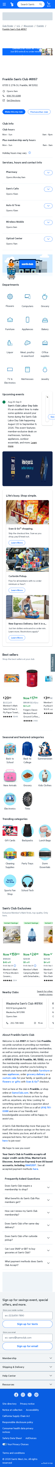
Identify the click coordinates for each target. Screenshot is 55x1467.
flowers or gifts (11, 1081)
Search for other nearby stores (45, 992)
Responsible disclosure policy (17, 1422)
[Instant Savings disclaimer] (15, 965)
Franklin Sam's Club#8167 (19, 79)
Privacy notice (27, 1403)
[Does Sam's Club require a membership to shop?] (48, 1187)
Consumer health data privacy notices (17, 1430)
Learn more (27, 55)
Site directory (9, 1403)
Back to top (48, 1463)
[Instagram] (23, 1394)
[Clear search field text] (37, 4)
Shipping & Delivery (13, 1367)
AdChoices (31, 1438)
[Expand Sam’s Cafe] (48, 189)
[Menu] (4, 4)
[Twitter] (29, 1394)
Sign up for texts (27, 1324)
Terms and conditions (13, 1453)
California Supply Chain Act (16, 1416)
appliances (13, 1074)
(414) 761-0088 (14, 95)
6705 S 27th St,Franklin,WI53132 (20, 85)
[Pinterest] (36, 1394)
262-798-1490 (17, 1022)
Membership (9, 1358)
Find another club (39, 111)
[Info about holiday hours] (29, 152)
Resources (8, 1384)
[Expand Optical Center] (48, 239)
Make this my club (14, 111)
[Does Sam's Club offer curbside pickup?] (48, 1237)
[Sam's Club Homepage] (12, 4)
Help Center (9, 1375)
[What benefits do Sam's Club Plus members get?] (48, 1200)
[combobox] (31, 4)
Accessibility (32, 1409)
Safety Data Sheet (12, 1438)
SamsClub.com (20, 1092)
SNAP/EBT (30, 1165)
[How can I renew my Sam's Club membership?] (48, 1212)
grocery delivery (36, 1074)
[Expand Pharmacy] (48, 172)
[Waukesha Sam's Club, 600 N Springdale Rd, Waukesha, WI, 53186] (24, 1013)
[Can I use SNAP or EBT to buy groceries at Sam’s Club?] (48, 1250)
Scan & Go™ (32, 1081)
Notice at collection (12, 1409)
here (5, 1140)
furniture (44, 1070)
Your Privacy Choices (18, 1444)
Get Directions (13, 100)
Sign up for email (27, 1346)
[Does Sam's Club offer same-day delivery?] (48, 1225)
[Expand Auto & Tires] (48, 205)
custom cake (9, 1078)
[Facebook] (16, 1394)
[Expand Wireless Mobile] (48, 222)
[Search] (40, 4)
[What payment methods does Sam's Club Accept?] (48, 1263)
